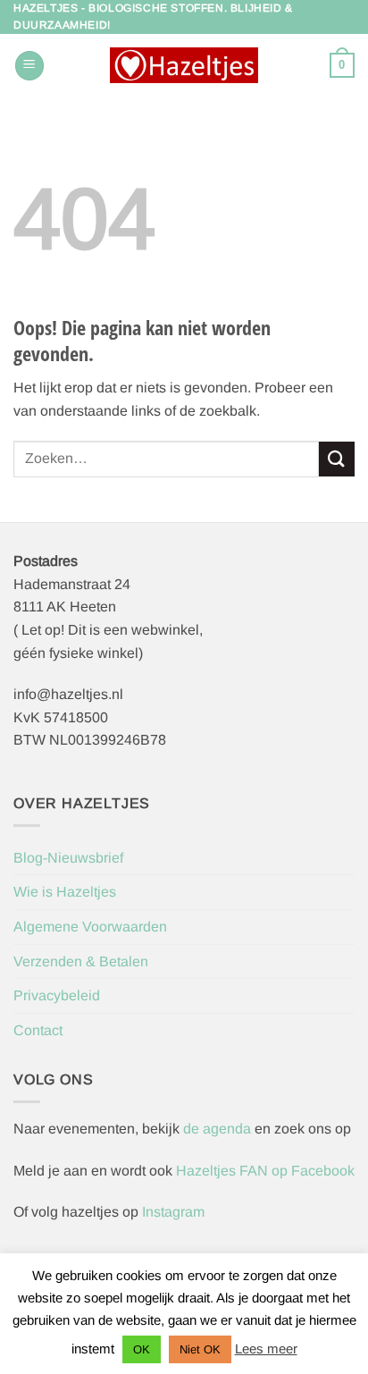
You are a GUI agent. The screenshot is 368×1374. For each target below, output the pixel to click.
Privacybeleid (56, 995)
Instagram (173, 1211)
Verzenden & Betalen (80, 961)
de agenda (219, 1128)
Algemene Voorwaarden (90, 926)
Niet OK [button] (200, 1349)
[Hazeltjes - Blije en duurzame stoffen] (184, 65)
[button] (29, 65)
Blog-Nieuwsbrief (68, 857)
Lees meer (266, 1348)
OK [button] (141, 1349)
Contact (38, 1030)
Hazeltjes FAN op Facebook (263, 1170)
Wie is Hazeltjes (64, 891)
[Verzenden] (337, 459)
